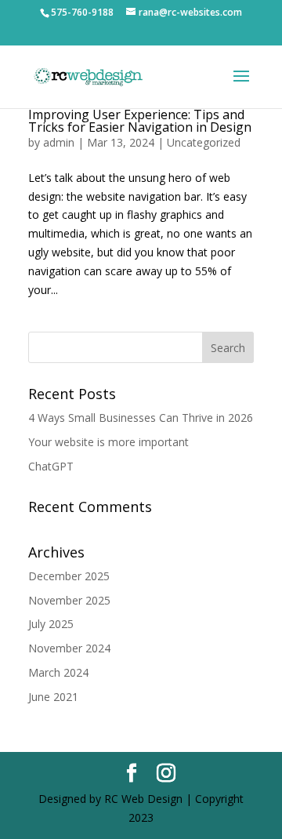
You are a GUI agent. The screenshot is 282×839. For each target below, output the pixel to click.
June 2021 (53, 696)
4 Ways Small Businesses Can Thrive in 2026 (140, 417)
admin (58, 142)
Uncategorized (203, 142)
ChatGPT (51, 466)
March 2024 (58, 672)
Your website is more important (108, 441)
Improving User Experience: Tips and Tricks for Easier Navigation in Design (139, 121)
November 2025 (69, 600)
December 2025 (69, 575)
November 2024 (69, 648)
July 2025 (51, 623)
